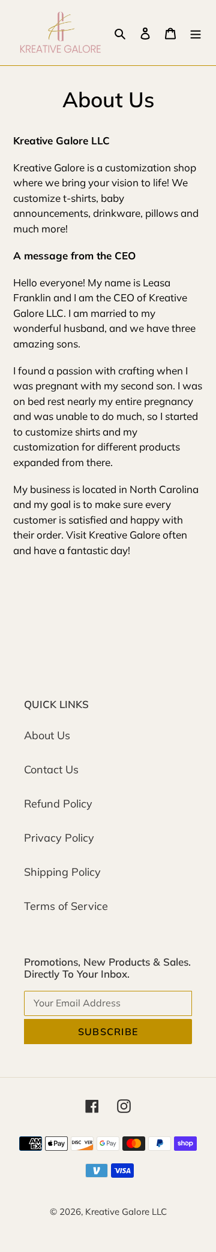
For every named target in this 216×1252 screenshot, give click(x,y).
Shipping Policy (62, 872)
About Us (47, 735)
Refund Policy (58, 804)
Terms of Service (66, 906)
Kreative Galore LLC (126, 1211)
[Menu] (195, 33)
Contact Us (51, 769)
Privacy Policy (59, 838)
